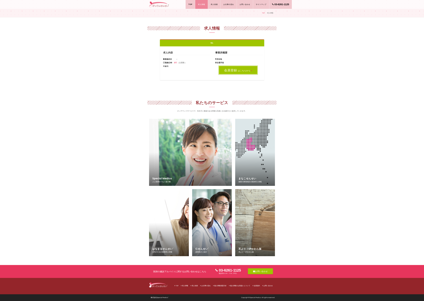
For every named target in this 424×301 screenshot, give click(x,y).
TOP (190, 4)
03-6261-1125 (281, 4)
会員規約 (257, 286)
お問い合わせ (245, 4)
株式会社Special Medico (159, 297)
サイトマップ (261, 4)
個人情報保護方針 (220, 286)
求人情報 (201, 4)
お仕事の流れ (228, 4)
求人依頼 (214, 4)
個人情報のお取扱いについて (240, 286)
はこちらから (237, 70)
